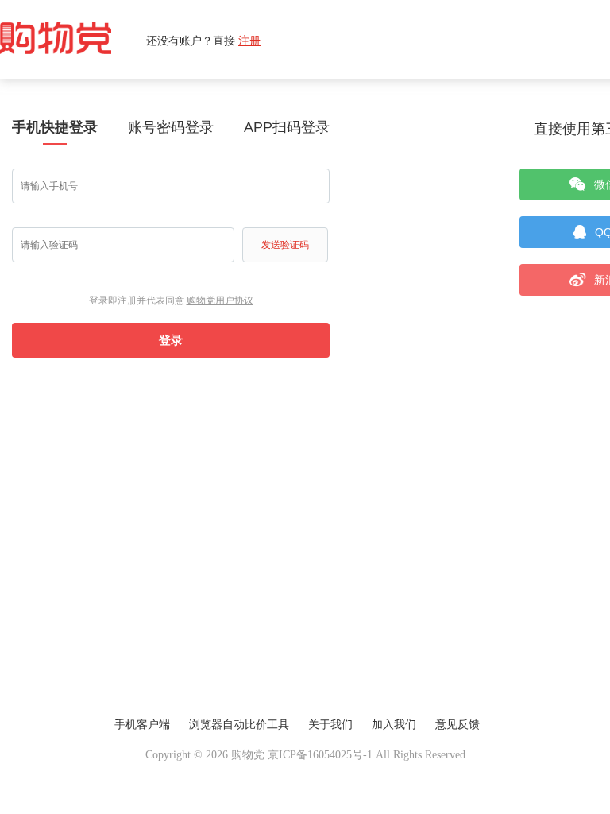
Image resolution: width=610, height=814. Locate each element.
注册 (249, 40)
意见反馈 (457, 725)
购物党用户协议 (220, 300)
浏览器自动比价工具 (239, 725)
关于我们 (330, 725)
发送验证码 (285, 244)
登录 (171, 340)
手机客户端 (142, 725)
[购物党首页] (73, 39)
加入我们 (394, 725)
